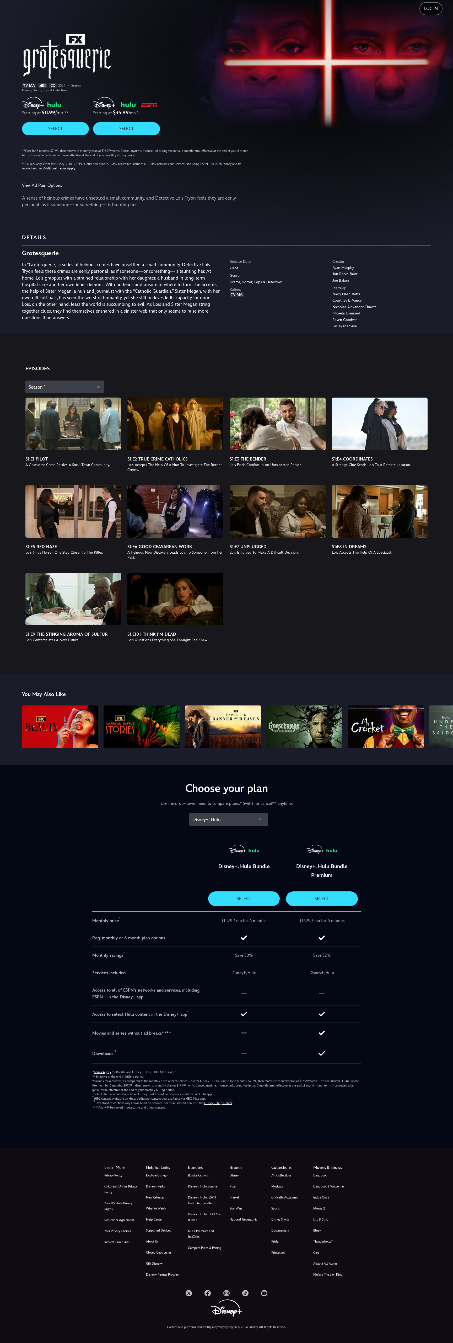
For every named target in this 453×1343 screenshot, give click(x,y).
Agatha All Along (325, 1263)
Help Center (154, 1219)
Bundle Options (198, 1175)
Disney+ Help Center (218, 1103)
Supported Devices (158, 1230)
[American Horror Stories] (142, 726)
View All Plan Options (42, 185)
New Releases (155, 1197)
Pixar (233, 1186)
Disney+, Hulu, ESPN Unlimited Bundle (202, 1200)
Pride (274, 1241)
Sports (275, 1208)
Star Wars (236, 1208)
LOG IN (431, 8)
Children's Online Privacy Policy (120, 1189)
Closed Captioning (158, 1252)
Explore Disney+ (157, 1175)
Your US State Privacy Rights (118, 1206)
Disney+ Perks (155, 1186)
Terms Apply (102, 1072)
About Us (152, 1241)
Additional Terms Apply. (59, 168)
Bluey (317, 1230)
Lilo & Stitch (321, 1219)
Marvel (234, 1197)
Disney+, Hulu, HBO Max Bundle (205, 1217)
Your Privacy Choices (117, 1231)
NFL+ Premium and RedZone (201, 1234)
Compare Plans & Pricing (204, 1248)
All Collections (281, 1175)
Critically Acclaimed (284, 1197)
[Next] (443, 726)
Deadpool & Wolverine (328, 1186)
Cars (316, 1252)
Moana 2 (319, 1208)
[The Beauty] (60, 726)
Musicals (277, 1186)
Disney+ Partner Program (163, 1274)
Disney (234, 1175)
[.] (189, 1293)
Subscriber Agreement (119, 1220)
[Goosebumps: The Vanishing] (304, 726)
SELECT (55, 128)
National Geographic (243, 1219)
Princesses (278, 1252)
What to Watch (156, 1208)
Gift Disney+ (154, 1263)
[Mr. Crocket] (386, 726)
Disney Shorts (280, 1219)
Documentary (280, 1230)
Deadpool (320, 1175)
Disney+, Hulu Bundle (202, 1186)
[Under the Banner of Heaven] (223, 726)
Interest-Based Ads (117, 1242)
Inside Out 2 (321, 1197)
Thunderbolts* (323, 1241)
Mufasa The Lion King (327, 1274)
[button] (163, 1168)
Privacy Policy (113, 1175)
